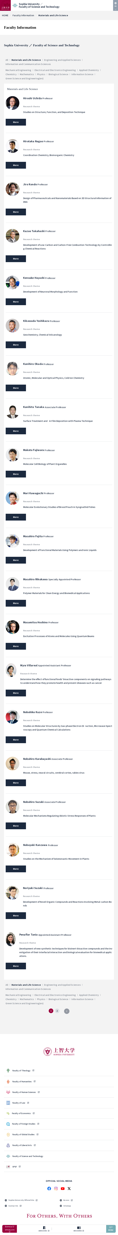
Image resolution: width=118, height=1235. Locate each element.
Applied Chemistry (89, 70)
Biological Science (58, 74)
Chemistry (11, 74)
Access (66, 1200)
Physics (41, 74)
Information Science (82, 74)
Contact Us (13, 1206)
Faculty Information (23, 15)
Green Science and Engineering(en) (24, 78)
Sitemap (67, 1206)
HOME (5, 15)
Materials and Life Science (26, 60)
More (16, 122)
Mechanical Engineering (18, 70)
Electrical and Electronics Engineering (55, 70)
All (7, 60)
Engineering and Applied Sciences (62, 60)
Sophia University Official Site (21, 1200)
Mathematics (27, 74)
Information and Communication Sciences (28, 64)
